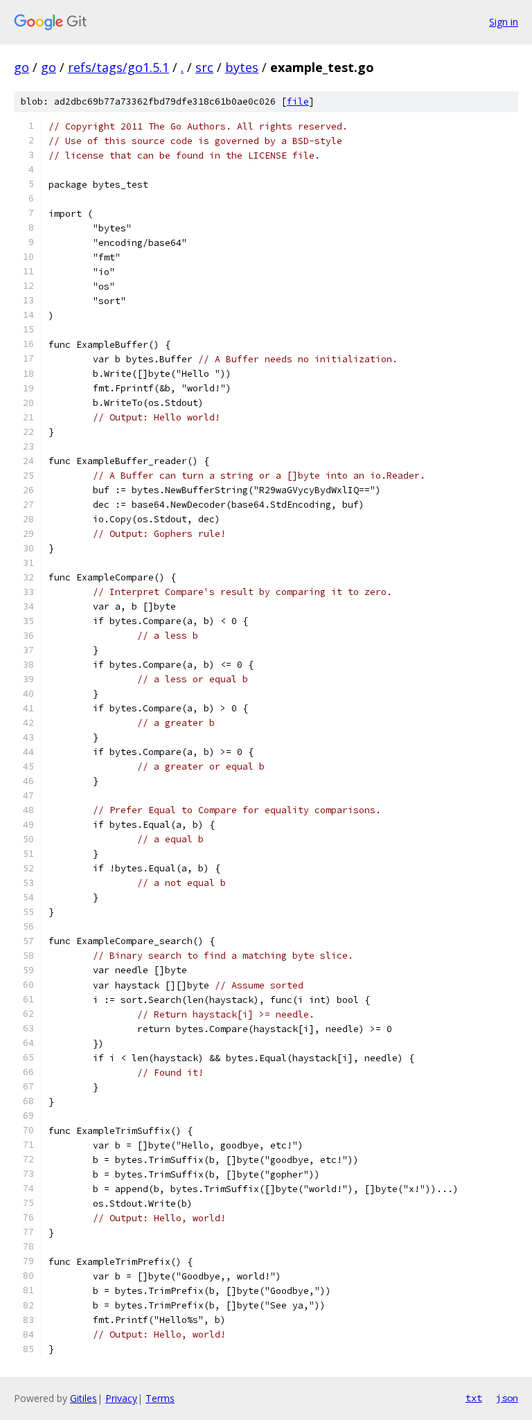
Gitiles (83, 1398)
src (204, 67)
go (21, 67)
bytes (241, 67)
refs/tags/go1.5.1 (118, 67)
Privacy (121, 1398)
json (507, 1398)
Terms (160, 1398)
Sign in (503, 21)
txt (474, 1398)
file (298, 101)
